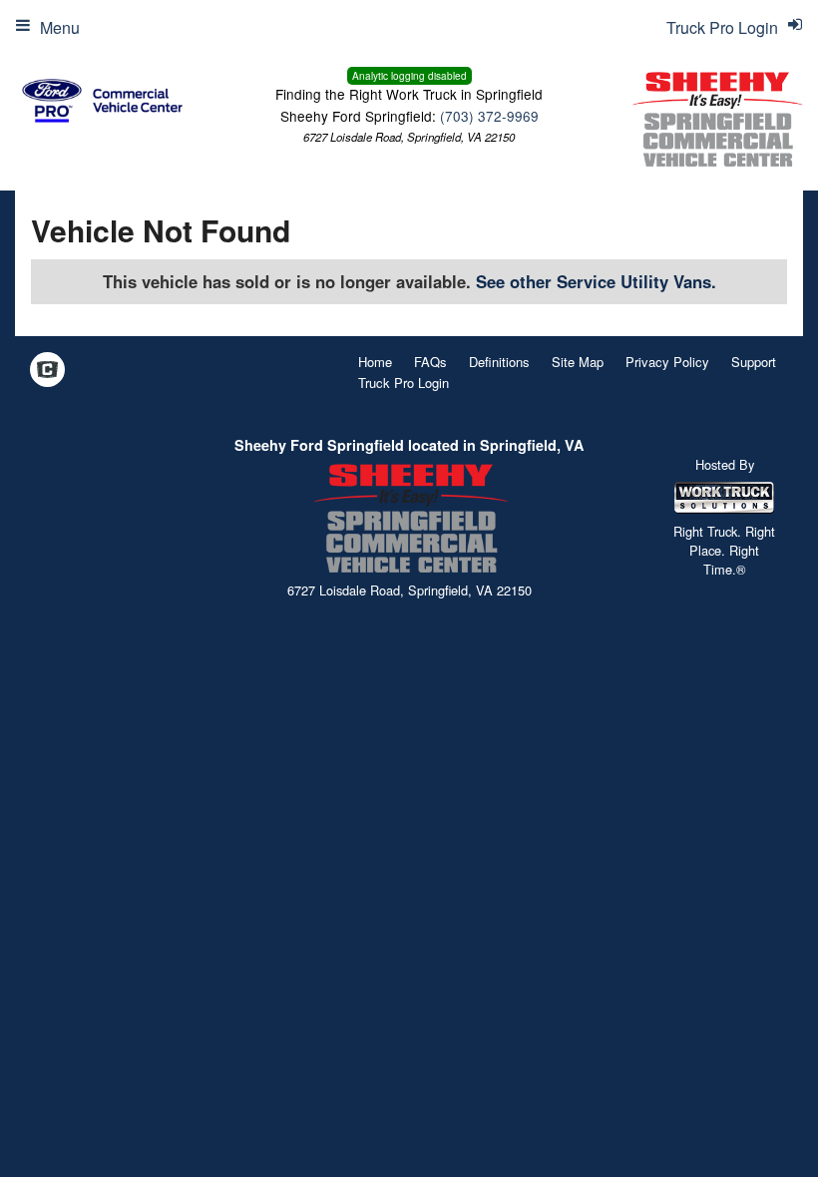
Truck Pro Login (403, 382)
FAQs (430, 361)
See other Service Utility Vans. (596, 281)
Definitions (499, 361)
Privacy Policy (667, 361)
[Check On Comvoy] (47, 371)
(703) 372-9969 (489, 116)
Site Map (578, 361)
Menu (60, 27)
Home (375, 361)
